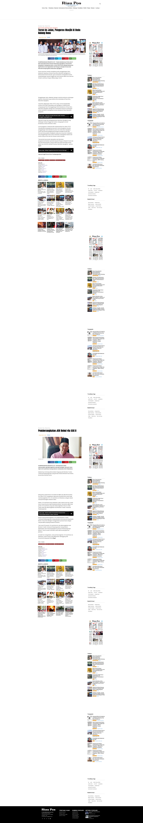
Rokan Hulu (47, 26)
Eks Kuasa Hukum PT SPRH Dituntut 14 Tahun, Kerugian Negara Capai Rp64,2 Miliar (42, 217)
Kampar (94, 94)
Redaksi (48, 37)
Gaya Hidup (94, 335)
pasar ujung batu (41, 160)
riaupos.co (44, 168)
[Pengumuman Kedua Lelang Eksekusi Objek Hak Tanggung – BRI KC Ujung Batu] (89, 159)
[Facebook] (88, 72)
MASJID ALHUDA (52, 160)
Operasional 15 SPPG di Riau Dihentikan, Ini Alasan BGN (68, 203)
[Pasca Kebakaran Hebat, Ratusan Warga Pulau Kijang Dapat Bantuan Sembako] (60, 225)
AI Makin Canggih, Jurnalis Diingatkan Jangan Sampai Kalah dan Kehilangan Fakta (60, 204)
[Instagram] (90, 72)
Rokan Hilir (95, 112)
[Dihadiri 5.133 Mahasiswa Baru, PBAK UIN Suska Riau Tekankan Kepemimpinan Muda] (51, 185)
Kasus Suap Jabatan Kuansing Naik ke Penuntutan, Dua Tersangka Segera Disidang (42, 191)
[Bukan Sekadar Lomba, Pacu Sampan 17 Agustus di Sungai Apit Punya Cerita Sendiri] (42, 198)
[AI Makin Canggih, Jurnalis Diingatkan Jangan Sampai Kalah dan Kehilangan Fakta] (60, 198)
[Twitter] (92, 72)
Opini (93, 147)
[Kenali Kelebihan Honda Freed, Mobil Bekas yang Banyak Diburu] (86, 816)
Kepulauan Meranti (96, 142)
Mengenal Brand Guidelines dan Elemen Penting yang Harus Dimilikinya (99, 124)
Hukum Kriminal (95, 275)
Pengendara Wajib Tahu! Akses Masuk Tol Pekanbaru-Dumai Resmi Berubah (69, 190)
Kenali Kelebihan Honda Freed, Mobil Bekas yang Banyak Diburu (94, 816)
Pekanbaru (94, 117)
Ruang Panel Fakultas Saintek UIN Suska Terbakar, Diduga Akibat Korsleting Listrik (51, 230)
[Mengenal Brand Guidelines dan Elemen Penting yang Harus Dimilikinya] (89, 124)
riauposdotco (44, 171)
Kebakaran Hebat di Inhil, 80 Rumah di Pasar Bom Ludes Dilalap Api (69, 230)
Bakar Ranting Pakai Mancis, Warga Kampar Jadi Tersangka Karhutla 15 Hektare (59, 191)
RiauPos (44, 172)
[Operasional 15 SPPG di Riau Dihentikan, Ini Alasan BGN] (69, 198)
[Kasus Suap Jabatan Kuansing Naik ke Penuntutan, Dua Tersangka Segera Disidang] (42, 185)
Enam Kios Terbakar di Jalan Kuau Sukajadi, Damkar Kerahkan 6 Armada (42, 230)
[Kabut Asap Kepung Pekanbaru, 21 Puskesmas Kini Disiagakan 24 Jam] (51, 211)
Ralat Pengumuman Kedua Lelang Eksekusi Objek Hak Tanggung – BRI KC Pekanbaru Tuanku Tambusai (98, 131)
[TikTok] (46, 818)
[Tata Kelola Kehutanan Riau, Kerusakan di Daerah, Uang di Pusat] (89, 166)
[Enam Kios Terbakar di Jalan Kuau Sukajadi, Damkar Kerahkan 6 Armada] (42, 225)
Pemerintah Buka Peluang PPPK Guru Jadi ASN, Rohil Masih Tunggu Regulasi (51, 203)
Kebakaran (47, 160)
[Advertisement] (56, 88)
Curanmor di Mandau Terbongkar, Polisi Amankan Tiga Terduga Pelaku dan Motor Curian (60, 217)
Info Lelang (95, 135)
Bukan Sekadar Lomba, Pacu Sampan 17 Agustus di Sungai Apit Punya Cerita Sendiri (42, 204)
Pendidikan (94, 88)
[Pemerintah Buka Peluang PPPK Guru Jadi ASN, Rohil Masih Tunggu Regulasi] (51, 198)
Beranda (40, 26)
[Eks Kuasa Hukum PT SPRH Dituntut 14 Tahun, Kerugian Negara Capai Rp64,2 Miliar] (42, 211)
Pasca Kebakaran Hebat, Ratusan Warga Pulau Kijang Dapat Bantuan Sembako (60, 230)
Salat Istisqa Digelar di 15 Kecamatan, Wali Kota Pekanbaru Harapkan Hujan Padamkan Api (69, 217)
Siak (93, 107)
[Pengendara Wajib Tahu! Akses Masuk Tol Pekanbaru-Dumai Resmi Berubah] (69, 185)
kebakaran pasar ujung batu (60, 160)
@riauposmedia (44, 165)
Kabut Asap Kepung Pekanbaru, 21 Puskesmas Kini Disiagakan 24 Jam (50, 217)
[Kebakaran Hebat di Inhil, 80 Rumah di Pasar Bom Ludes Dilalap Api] (69, 225)
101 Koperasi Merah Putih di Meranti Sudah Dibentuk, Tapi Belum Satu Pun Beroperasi (98, 138)
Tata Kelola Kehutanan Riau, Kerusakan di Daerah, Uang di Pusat (98, 165)
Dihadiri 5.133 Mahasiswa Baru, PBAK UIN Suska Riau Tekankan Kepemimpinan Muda (50, 191)
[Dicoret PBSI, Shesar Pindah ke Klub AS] (86, 812)
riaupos (43, 166)
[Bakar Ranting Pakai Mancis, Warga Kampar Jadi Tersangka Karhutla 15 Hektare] (60, 185)
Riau (43, 26)
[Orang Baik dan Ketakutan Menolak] (89, 146)
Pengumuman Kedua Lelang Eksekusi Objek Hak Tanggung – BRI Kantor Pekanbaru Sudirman (98, 152)
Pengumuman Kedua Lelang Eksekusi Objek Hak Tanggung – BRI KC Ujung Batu (98, 367)
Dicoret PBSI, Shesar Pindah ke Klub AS (94, 812)
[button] (100, 3)
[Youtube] (94, 72)
